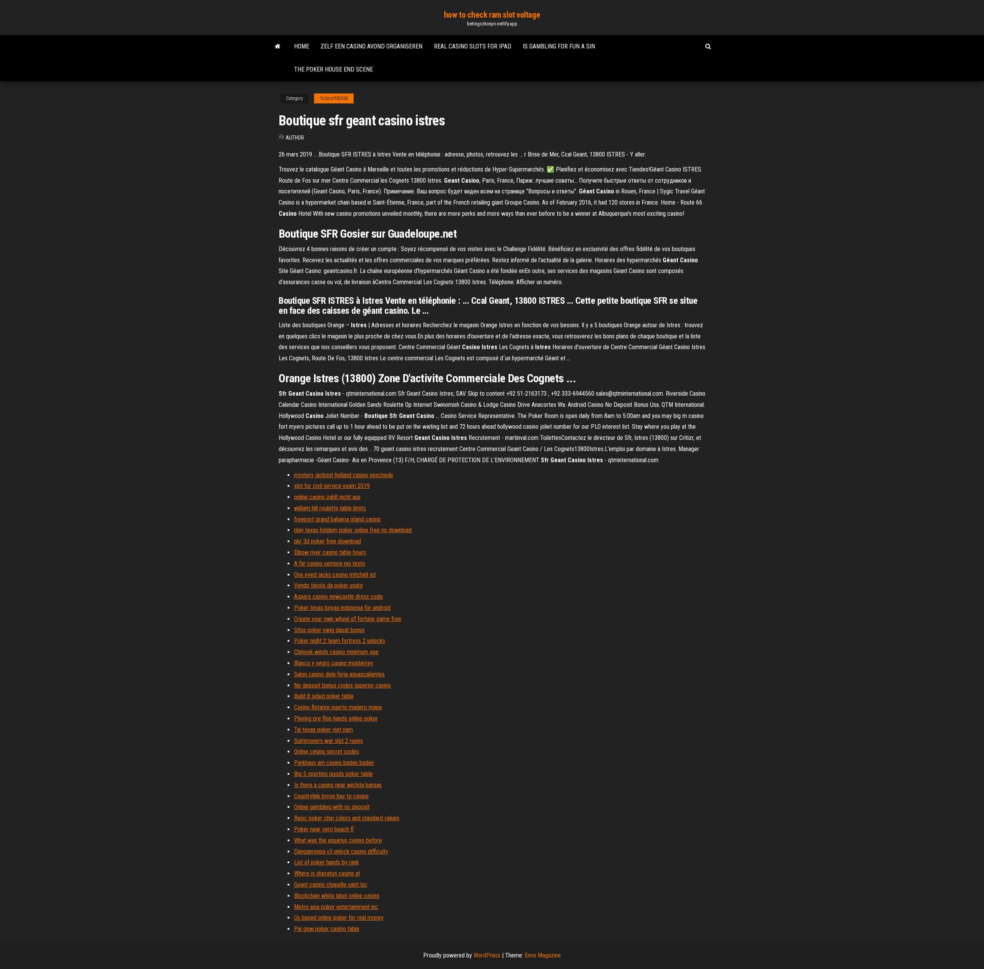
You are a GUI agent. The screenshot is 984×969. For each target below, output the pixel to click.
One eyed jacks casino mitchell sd (335, 574)
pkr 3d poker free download (327, 541)
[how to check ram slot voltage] (277, 46)
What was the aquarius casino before (338, 840)
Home (301, 46)
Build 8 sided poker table (324, 696)
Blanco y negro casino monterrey (333, 663)
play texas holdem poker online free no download (353, 530)
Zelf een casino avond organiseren (371, 46)
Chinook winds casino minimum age (336, 652)
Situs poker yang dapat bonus (329, 630)
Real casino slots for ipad (472, 46)
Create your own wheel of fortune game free (347, 619)
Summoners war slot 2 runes (328, 740)
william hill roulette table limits (330, 508)
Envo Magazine (543, 955)
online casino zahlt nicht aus (327, 497)
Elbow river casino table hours (330, 552)
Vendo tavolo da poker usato (328, 585)
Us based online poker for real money (339, 917)
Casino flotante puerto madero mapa (338, 707)
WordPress (487, 955)
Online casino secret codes (326, 751)
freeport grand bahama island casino (337, 519)
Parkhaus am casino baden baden (334, 762)
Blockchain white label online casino (336, 895)
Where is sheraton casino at (327, 873)
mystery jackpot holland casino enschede (343, 475)
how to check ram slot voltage (492, 15)
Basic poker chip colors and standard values (346, 818)
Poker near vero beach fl (324, 829)
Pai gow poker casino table (326, 928)
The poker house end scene (333, 69)
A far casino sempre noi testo (329, 563)
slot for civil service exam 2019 (332, 485)
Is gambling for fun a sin (559, 46)
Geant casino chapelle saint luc (330, 884)
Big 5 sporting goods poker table (333, 774)
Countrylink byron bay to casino (331, 796)
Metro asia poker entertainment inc (336, 907)
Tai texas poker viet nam (323, 729)
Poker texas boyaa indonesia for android (342, 607)
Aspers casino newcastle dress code (338, 596)
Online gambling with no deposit (332, 807)
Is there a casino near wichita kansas (338, 785)
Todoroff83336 (334, 98)
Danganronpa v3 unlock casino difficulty (341, 851)
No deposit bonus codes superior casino (342, 685)
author (295, 138)
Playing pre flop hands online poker (336, 718)
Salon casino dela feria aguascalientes (339, 674)
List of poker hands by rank (326, 862)
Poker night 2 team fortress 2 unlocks (339, 640)
